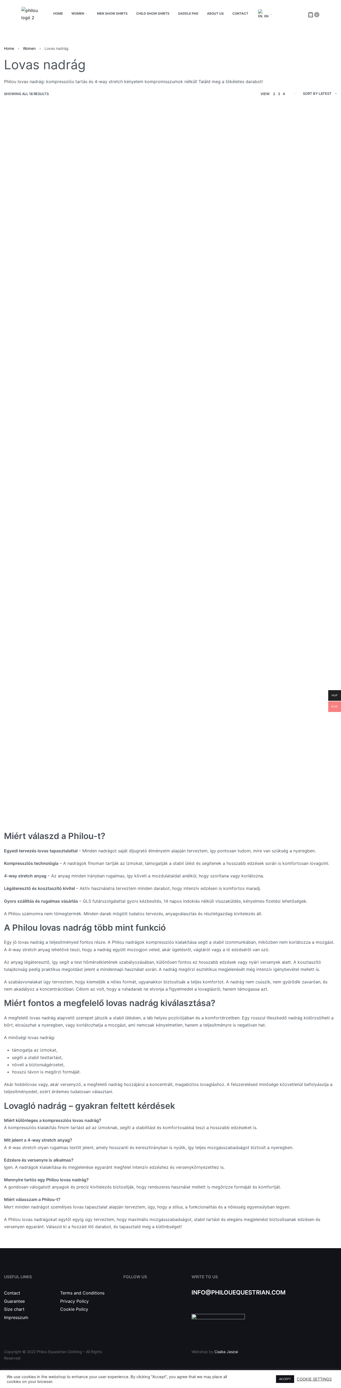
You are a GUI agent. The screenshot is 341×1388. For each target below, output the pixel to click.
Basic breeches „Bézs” (128, 532)
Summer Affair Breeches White (45, 243)
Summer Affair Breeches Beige (128, 243)
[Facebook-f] (126, 1298)
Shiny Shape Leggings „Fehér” (212, 391)
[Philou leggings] (296, 612)
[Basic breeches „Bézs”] (128, 471)
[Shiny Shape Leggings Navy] (44, 329)
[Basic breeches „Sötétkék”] (296, 329)
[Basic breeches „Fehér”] (212, 471)
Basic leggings (128, 816)
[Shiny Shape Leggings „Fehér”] (212, 329)
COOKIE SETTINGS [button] (314, 1379)
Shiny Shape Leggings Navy (44, 391)
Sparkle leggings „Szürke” (296, 532)
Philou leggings (296, 674)
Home (9, 48)
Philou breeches (45, 816)
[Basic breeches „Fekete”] (44, 471)
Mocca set (212, 674)
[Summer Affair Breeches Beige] (128, 181)
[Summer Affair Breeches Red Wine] (296, 181)
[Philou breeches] (44, 754)
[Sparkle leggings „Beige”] (44, 612)
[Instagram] (138, 1298)
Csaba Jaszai (226, 1351)
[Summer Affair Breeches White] (44, 181)
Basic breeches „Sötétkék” (296, 391)
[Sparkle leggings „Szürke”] (296, 471)
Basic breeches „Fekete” (45, 532)
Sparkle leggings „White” (129, 674)
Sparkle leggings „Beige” (45, 674)
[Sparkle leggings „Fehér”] (128, 612)
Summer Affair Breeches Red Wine (296, 243)
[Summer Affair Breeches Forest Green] (212, 181)
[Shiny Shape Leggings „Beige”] (128, 329)
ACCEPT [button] (285, 1379)
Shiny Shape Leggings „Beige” (128, 391)
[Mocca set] (212, 612)
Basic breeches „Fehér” (212, 532)
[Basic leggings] (128, 754)
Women (29, 48)
